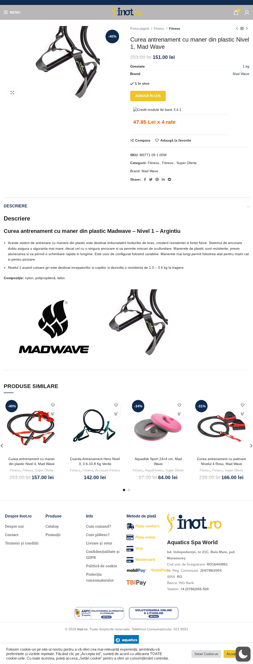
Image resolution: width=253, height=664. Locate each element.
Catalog (52, 526)
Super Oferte (186, 163)
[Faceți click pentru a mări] (12, 93)
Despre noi (14, 526)
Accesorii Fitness (107, 470)
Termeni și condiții (22, 543)
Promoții (53, 534)
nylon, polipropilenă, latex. (35, 278)
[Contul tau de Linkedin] (163, 179)
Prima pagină (140, 28)
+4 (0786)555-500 (194, 589)
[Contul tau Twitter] (151, 179)
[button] (52, 413)
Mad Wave (241, 74)
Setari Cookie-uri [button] (206, 654)
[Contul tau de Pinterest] (157, 179)
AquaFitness (154, 470)
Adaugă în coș (148, 96)
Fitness (159, 28)
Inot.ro (82, 629)
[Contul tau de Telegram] (169, 179)
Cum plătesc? (97, 534)
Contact (11, 534)
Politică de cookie (101, 565)
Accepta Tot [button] (235, 654)
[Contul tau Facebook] (145, 179)
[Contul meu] (247, 12)
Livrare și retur (99, 543)
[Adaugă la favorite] (52, 405)
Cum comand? (98, 526)
